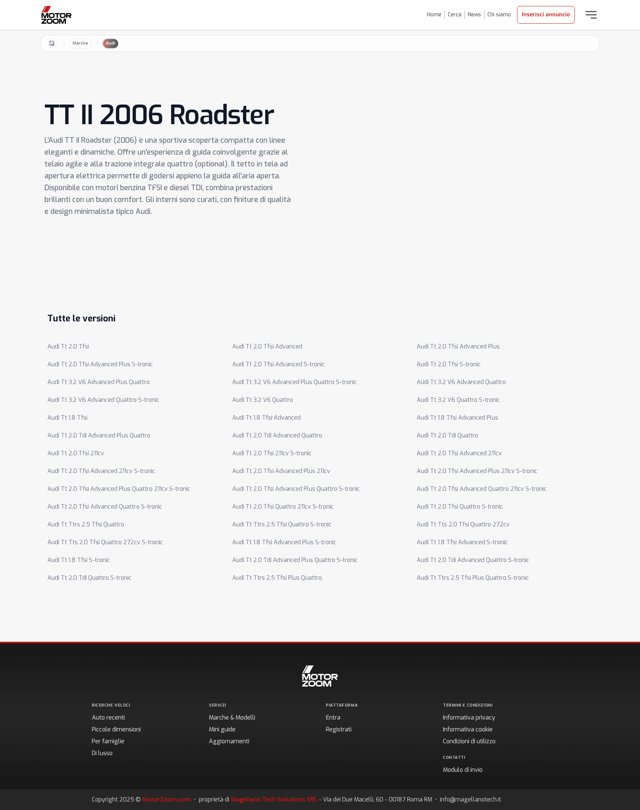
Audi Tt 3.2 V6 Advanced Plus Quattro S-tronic (294, 382)
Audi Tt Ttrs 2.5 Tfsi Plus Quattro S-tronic (473, 578)
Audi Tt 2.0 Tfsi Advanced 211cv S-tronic (101, 471)
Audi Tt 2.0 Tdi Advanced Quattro (277, 435)
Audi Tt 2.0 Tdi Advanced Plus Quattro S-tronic (295, 560)
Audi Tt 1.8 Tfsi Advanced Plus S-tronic (284, 542)
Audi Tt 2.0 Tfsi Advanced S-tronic (278, 364)
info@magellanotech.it (470, 799)
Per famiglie (108, 741)
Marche (80, 43)
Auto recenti (108, 717)
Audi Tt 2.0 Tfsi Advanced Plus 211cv (281, 471)
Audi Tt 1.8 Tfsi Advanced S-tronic (462, 542)
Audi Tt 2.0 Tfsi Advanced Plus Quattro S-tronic (296, 489)
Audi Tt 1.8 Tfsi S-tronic (78, 560)
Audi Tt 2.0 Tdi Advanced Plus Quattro (98, 435)
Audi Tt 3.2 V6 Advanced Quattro (461, 382)
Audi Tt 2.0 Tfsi (68, 346)
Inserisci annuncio (546, 14)
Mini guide (222, 729)
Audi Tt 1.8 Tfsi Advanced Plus (457, 417)
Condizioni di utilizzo (469, 741)
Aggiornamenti (229, 741)
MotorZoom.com (166, 799)
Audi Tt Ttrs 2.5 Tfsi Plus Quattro (277, 578)
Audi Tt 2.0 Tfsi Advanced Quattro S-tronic (104, 506)
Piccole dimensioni (116, 729)
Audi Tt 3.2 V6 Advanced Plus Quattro (98, 382)
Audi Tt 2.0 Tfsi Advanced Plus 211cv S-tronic (477, 471)
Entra (333, 717)
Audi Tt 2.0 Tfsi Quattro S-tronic (460, 506)
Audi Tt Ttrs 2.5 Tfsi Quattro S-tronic (281, 524)
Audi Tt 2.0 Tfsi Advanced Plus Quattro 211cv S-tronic (118, 489)
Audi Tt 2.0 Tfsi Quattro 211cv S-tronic (283, 506)
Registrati (338, 729)
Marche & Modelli (232, 717)
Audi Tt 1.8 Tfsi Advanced (266, 417)
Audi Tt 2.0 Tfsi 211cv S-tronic (271, 453)
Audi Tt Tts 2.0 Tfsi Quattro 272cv (463, 524)
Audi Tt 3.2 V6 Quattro (262, 400)
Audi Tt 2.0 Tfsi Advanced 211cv (459, 453)
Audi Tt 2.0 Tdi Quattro (447, 435)
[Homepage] (56, 15)
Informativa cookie (468, 729)
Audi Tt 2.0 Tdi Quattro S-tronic (89, 578)
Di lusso (102, 753)
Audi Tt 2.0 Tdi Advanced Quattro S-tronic (473, 560)
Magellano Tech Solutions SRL (274, 799)
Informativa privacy (469, 717)
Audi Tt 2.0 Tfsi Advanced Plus (458, 346)
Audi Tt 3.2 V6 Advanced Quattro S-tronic (103, 400)
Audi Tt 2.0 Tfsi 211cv (75, 453)
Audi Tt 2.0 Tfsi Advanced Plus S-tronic (100, 364)
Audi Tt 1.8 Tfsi (67, 417)
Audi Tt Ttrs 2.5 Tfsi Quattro (85, 524)
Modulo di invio (463, 770)
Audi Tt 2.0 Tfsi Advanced (267, 346)
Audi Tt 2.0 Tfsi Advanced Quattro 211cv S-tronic (482, 489)
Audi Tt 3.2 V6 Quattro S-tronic (458, 400)
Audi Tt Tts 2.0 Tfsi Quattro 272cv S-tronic (105, 542)
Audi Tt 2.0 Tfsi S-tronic (449, 364)
